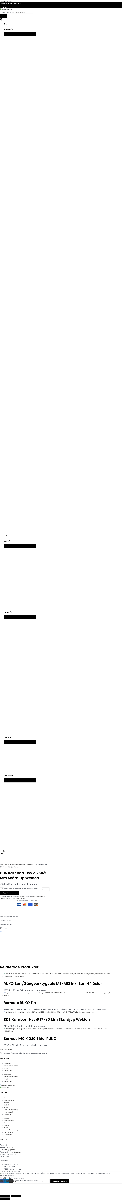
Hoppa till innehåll (6, 1)
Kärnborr (30, 865)
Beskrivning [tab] (7, 913)
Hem (1, 865)
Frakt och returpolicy (11, 1110)
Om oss (6, 1103)
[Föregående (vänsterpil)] (2, 1199)
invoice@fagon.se (15, 1152)
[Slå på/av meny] (20, 34)
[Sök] (3, 16)
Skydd (6, 1068)
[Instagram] (6, 7)
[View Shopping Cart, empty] (2, 853)
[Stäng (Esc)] (18, 1196)
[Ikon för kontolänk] (1, 19)
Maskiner (8, 865)
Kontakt (6, 1105)
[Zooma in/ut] (2, 1196)
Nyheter (6, 1107)
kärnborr (16, 898)
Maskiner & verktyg (18, 865)
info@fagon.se (10, 1150)
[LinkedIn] (3, 7)
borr (42, 896)
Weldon (22, 898)
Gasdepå (6, 1098)
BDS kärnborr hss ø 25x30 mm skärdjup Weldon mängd (19, 889)
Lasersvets (7, 1063)
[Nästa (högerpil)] (7, 1199)
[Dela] (13, 1196)
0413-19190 (10, 1147)
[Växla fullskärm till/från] (7, 1196)
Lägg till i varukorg (9, 893)
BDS (38, 896)
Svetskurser (8, 1070)
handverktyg (4, 898)
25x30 (34, 896)
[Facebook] (1, 7)
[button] (12, 29)
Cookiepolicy (8, 1114)
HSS (11, 898)
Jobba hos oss (9, 1100)
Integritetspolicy (9, 1112)
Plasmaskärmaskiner (11, 1066)
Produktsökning (5, 12)
